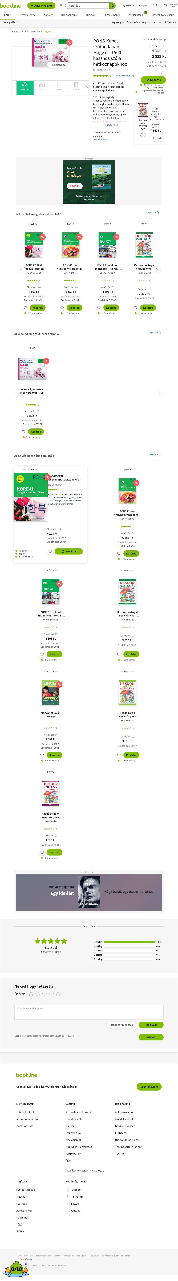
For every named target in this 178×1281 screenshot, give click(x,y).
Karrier (70, 1126)
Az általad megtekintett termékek (37, 334)
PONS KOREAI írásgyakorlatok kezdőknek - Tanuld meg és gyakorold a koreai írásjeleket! (34, 266)
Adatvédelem (73, 1153)
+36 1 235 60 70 (25, 1112)
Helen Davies (144, 272)
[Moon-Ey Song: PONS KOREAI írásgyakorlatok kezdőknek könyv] (33, 244)
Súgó (19, 1224)
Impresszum (73, 1133)
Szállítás (21, 1203)
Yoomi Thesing (107, 272)
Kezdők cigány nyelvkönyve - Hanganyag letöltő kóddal (50, 815)
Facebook (76, 1189)
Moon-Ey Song (33, 272)
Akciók (157, 22)
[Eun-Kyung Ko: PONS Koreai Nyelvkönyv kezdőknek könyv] (70, 244)
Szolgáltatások (25, 1189)
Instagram (77, 1196)
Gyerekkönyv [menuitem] (27, 15)
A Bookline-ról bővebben (80, 1112)
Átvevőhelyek (24, 1210)
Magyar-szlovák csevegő (50, 714)
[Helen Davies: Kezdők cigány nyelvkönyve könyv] (50, 793)
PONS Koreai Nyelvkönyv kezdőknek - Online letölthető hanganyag (70, 266)
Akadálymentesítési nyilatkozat (85, 1170)
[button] (87, 88)
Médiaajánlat (73, 1140)
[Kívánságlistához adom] (163, 73)
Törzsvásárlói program (138, 22)
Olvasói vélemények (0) (123, 75)
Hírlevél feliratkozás (127, 1140)
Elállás (20, 1231)
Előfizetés (170, 22)
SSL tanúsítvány (26, 1259)
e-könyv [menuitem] (48, 15)
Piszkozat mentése (121, 1024)
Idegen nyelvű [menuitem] (112, 15)
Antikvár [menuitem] (91, 15)
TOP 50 (119, 1153)
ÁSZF (69, 1160)
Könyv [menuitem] (7, 15)
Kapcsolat (22, 1217)
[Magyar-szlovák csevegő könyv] (50, 692)
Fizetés (20, 1196)
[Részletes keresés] (61, 5)
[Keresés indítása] (112, 5)
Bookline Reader (125, 1126)
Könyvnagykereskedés (79, 1147)
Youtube (75, 1210)
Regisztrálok (128, 5)
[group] (25, 88)
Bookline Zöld (74, 1119)
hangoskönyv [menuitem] (69, 15)
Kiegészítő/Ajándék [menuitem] (163, 15)
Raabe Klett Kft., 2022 (102, 69)
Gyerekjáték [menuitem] (138, 14)
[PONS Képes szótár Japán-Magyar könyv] (50, 52)
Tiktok (75, 1203)
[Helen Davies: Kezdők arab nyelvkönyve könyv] (127, 692)
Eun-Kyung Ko (71, 272)
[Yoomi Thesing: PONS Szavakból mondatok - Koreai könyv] (107, 244)
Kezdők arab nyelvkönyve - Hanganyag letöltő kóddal (127, 714)
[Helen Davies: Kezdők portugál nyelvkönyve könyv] (144, 244)
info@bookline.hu (27, 1119)
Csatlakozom (149, 1087)
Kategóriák (9, 22)
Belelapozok (59, 65)
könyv (33, 223)
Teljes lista (151, 212)
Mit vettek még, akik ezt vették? (38, 214)
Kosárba (155, 80)
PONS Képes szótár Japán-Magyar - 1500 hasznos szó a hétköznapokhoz (32, 391)
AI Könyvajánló (43, 5)
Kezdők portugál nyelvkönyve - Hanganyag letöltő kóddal (144, 266)
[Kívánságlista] (155, 5)
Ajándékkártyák (124, 1119)
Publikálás (151, 1024)
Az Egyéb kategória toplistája (34, 456)
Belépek (143, 5)
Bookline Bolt (24, 1126)
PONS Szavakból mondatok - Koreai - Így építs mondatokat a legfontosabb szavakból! (107, 266)
